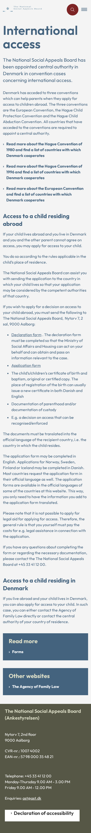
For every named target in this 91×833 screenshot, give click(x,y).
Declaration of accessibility (44, 813)
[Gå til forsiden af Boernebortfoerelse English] (32, 9)
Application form (26, 365)
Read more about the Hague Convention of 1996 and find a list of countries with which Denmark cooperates (44, 172)
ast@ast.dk (32, 798)
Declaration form (26, 334)
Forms (17, 651)
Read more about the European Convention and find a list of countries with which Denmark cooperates (44, 194)
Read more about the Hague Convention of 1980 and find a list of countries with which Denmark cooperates (44, 149)
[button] (86, 9)
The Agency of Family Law (35, 686)
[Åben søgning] (72, 9)
